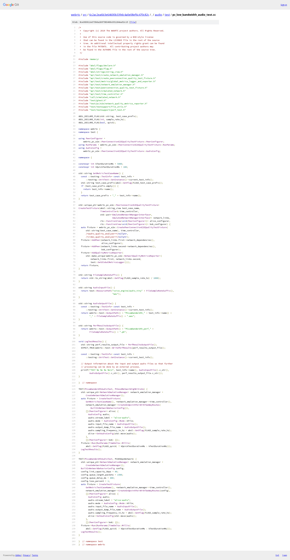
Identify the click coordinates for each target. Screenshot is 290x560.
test (167, 14)
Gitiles (18, 555)
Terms (35, 555)
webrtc (75, 14)
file (132, 22)
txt (277, 555)
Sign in (284, 4)
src (85, 14)
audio (158, 14)
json (284, 555)
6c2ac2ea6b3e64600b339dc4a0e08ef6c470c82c (119, 14)
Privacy (26, 555)
